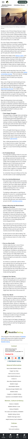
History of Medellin (14, 409)
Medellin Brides (14, 391)
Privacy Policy (14, 426)
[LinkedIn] (19, 358)
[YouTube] (15, 358)
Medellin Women (7, 5)
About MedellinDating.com (14, 376)
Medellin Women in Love (14, 406)
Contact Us (14, 378)
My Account (22, 2)
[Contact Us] (14, 351)
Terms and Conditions (14, 429)
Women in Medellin (14, 404)
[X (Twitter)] (9, 358)
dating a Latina (20, 55)
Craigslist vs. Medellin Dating (14, 394)
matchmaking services (7, 89)
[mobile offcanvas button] (3, 2)
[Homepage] (7, 2)
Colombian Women (19, 5)
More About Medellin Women (14, 381)
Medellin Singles (14, 384)
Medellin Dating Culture (14, 414)
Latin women (13, 138)
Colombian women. (17, 201)
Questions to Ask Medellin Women (14, 396)
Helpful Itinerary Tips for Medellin (14, 419)
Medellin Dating (5, 342)
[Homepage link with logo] (14, 332)
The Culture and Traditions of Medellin (14, 411)
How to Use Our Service (14, 373)
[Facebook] (5, 358)
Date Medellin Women (14, 386)
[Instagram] (12, 358)
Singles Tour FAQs (14, 371)
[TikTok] (22, 358)
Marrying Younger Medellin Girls (14, 389)
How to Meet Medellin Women (14, 368)
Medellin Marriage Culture (14, 416)
